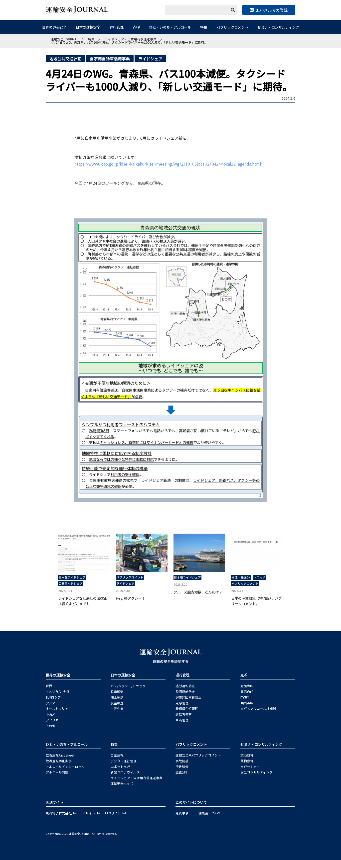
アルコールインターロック (65, 766)
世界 (49, 685)
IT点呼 (244, 697)
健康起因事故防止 (188, 697)
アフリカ (52, 720)
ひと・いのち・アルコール (170, 27)
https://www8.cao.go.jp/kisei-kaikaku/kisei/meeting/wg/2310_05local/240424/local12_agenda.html (167, 164)
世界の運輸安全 (54, 27)
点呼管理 (181, 703)
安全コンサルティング (256, 772)
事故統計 (181, 761)
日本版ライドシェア (72, 577)
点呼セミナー (250, 766)
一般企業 (117, 708)
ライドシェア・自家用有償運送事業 (137, 777)
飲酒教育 (246, 755)
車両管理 (181, 720)
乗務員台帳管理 (186, 708)
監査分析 (181, 772)
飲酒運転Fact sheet (60, 755)
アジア (50, 703)
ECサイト (88, 813)
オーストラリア (57, 708)
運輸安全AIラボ (122, 783)
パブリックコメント (232, 27)
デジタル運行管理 (124, 761)
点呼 (136, 27)
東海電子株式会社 (59, 813)
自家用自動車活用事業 (110, 59)
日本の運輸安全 (88, 27)
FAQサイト (113, 813)
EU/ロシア (53, 697)
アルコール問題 (57, 772)
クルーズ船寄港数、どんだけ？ (197, 591)
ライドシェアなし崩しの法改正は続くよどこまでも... (82, 600)
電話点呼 (246, 691)
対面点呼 (246, 685)
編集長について (209, 813)
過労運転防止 (185, 685)
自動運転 (117, 755)
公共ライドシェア (71, 583)
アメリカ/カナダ (57, 691)
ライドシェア (150, 59)
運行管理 (117, 27)
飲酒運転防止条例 (59, 761)
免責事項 (181, 813)
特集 (203, 27)
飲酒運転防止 (185, 691)
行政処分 (181, 766)
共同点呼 (246, 703)
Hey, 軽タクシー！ (130, 598)
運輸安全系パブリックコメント (198, 755)
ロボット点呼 (120, 766)
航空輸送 (117, 703)
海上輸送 (117, 697)
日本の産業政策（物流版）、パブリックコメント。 (256, 600)
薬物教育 (246, 761)
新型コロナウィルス (125, 772)
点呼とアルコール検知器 (258, 708)
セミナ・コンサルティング (278, 27)
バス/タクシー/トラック (128, 685)
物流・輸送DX (241, 577)
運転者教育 (183, 714)
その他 (50, 725)
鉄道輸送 (117, 691)
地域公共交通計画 (65, 59)
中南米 (50, 714)
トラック (260, 577)
